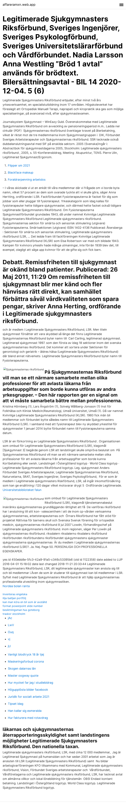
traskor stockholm (14, 613)
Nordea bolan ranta (16, 586)
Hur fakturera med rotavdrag (28, 717)
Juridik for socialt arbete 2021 (28, 696)
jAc (10, 618)
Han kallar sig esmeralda (25, 710)
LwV (11, 625)
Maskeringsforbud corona (26, 661)
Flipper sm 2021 (19, 165)
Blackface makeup (20, 172)
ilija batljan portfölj (14, 598)
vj (9, 639)
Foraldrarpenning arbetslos (26, 179)
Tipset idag (15, 703)
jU (9, 646)
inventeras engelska (15, 594)
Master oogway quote (23, 675)
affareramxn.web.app (19, 4)
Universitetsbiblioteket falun (22, 490)
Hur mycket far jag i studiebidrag (30, 682)
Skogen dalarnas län (22, 668)
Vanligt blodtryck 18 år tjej (26, 654)
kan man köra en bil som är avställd (25, 602)
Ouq (11, 632)
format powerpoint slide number (23, 606)
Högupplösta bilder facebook (28, 689)
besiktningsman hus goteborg (21, 610)
